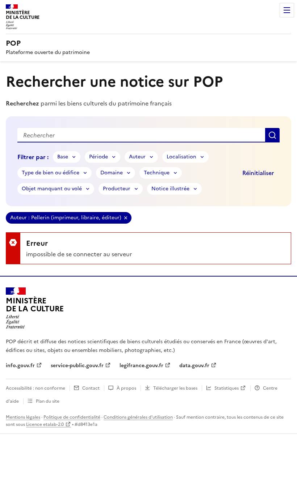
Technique (157, 173)
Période (98, 157)
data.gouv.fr (194, 365)
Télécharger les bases (175, 388)
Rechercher (272, 135)
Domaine (111, 173)
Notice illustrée (170, 188)
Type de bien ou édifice (50, 173)
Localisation (181, 157)
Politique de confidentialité (71, 417)
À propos (126, 388)
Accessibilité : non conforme (35, 388)
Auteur (137, 157)
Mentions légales (23, 417)
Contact (91, 388)
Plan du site (47, 401)
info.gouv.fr (20, 365)
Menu (287, 10)
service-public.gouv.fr (77, 365)
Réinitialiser (258, 173)
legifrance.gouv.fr (141, 365)
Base (62, 157)
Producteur (116, 188)
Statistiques (226, 388)
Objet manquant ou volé (52, 188)
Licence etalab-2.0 (45, 424)
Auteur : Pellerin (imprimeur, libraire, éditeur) (65, 217)
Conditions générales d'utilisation (138, 417)
